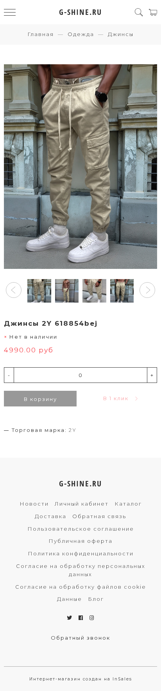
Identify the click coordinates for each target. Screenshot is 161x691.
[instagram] (92, 618)
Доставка (50, 516)
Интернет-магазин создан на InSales (80, 679)
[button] (13, 290)
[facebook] (81, 618)
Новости (34, 504)
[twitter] (70, 618)
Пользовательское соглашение (80, 529)
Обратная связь (99, 516)
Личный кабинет (82, 504)
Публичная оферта (80, 541)
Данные (69, 599)
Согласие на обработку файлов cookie (80, 587)
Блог (96, 599)
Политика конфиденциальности (81, 553)
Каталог (128, 504)
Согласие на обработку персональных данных (80, 570)
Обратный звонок (80, 638)
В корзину (40, 399)
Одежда (81, 34)
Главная (40, 34)
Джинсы (121, 34)
